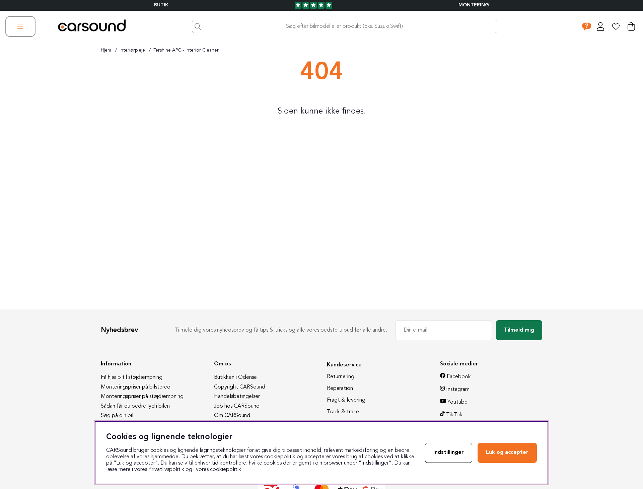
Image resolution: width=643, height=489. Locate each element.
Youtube (457, 402)
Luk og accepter (507, 452)
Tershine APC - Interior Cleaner (186, 50)
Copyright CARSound (239, 387)
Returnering (340, 376)
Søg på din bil (117, 415)
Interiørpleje (132, 50)
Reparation (340, 388)
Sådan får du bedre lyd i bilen (135, 406)
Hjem (106, 50)
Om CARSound (232, 415)
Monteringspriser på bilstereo (135, 387)
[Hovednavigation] (20, 26)
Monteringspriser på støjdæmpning (142, 396)
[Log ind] (600, 26)
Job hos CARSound (237, 406)
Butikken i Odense (235, 377)
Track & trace (343, 412)
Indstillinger (448, 452)
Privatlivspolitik (166, 469)
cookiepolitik (225, 469)
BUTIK (161, 5)
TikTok (454, 415)
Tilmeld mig (519, 330)
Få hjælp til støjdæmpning (131, 377)
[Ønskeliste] (616, 26)
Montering (473, 5)
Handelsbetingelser (237, 396)
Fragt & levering (346, 400)
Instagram (458, 389)
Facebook (459, 376)
